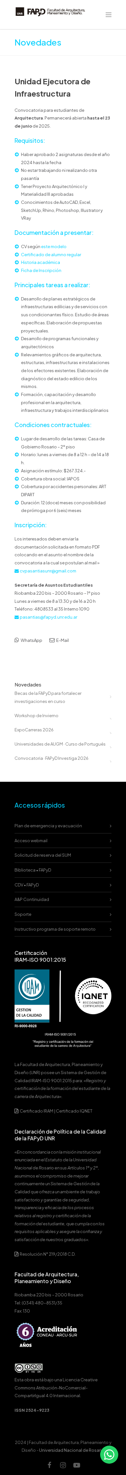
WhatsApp (31, 640)
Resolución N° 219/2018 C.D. (47, 1254)
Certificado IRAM (36, 1111)
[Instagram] (63, 1465)
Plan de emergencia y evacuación (48, 825)
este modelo (54, 246)
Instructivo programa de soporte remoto (55, 929)
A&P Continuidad (32, 899)
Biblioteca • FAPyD (33, 870)
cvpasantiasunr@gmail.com (48, 570)
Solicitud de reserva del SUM (43, 855)
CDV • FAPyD (27, 884)
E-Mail (62, 640)
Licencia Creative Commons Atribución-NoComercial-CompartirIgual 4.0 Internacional (56, 1387)
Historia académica (40, 262)
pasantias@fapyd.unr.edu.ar (49, 617)
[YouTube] (76, 1465)
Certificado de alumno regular (51, 254)
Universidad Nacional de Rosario (71, 1450)
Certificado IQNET (74, 1111)
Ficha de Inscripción (41, 270)
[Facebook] (49, 1465)
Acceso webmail (31, 840)
